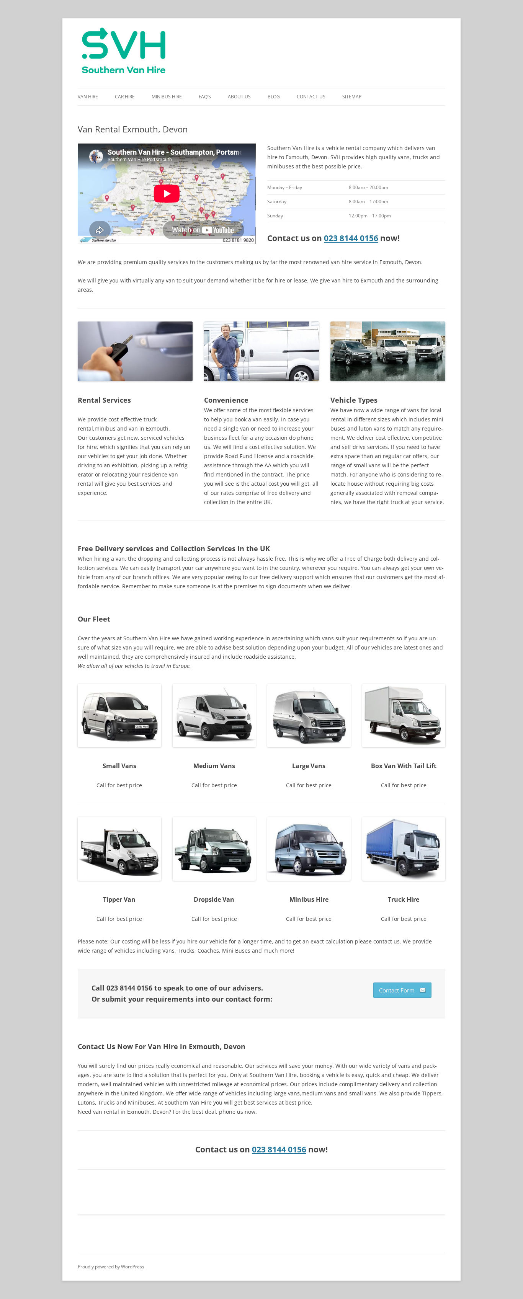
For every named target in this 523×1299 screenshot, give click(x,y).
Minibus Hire (167, 96)
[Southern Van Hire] (124, 53)
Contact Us (311, 96)
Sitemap (351, 96)
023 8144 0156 (351, 238)
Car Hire (125, 96)
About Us (239, 96)
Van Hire (88, 96)
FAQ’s (205, 96)
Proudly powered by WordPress (111, 1266)
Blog (274, 96)
